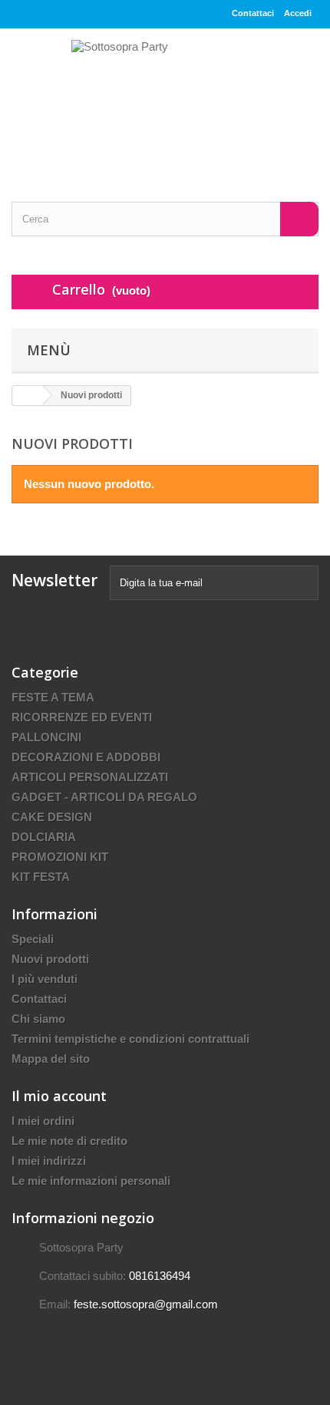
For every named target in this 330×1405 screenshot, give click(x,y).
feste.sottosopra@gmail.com (146, 1304)
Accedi (298, 13)
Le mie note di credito (69, 1140)
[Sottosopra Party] (165, 101)
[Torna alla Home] (27, 395)
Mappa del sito (51, 1058)
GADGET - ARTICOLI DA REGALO (104, 796)
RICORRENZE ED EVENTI (82, 717)
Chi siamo (38, 1018)
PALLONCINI (46, 737)
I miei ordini (43, 1120)
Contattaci (253, 13)
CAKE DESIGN (52, 816)
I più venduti (45, 978)
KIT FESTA (41, 876)
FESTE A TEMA (53, 697)
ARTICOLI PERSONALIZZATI (90, 776)
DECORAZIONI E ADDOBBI (86, 757)
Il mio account (59, 1096)
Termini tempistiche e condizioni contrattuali (130, 1038)
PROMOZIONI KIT (60, 856)
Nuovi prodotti (50, 958)
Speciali (33, 938)
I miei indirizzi (49, 1160)
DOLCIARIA (44, 836)
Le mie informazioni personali (91, 1180)
